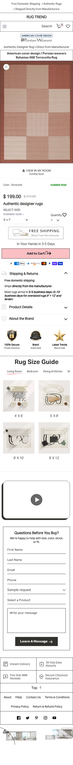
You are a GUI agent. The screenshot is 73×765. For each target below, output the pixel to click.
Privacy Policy (20, 706)
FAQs (18, 697)
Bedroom (32, 371)
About (7, 697)
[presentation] (6, 112)
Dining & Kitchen (52, 371)
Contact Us (33, 697)
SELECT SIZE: (12, 210)
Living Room (14, 371)
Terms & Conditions (57, 697)
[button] (4, 26)
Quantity (56, 215)
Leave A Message (34, 641)
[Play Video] (36, 500)
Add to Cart (36, 253)
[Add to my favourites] (64, 215)
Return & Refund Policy (47, 706)
